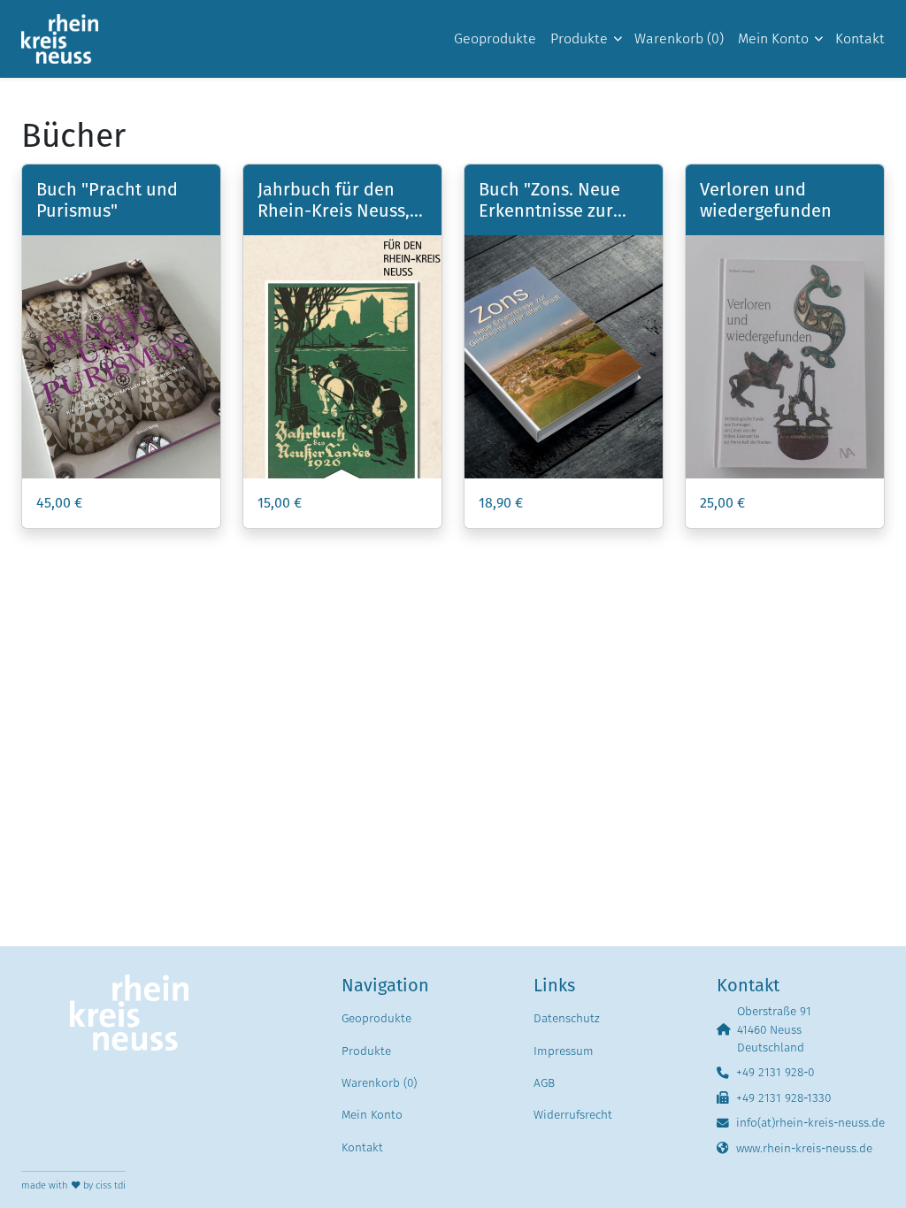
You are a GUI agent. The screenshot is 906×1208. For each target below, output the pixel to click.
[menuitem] (495, 39)
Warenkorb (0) (379, 1082)
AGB (544, 1082)
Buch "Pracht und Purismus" (107, 200)
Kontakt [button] (860, 38)
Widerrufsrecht (573, 1114)
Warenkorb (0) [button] (679, 38)
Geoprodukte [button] (495, 38)
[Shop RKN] (59, 39)
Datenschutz (567, 1018)
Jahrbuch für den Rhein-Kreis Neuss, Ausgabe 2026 (333, 210)
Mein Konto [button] (773, 38)
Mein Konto (372, 1114)
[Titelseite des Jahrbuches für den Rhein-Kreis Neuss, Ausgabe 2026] (343, 356)
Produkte (366, 1051)
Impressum (564, 1051)
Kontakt (362, 1147)
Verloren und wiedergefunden (766, 200)
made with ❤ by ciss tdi (73, 1185)
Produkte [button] (579, 38)
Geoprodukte (376, 1018)
